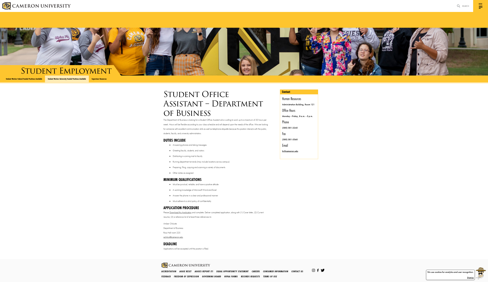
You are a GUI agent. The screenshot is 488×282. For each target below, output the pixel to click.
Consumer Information (275, 271)
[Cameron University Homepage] (36, 6)
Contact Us (297, 271)
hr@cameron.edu (290, 151)
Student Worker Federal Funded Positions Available (24, 78)
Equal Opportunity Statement (232, 271)
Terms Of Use (270, 276)
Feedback (166, 276)
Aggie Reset (185, 271)
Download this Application (181, 212)
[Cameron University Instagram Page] (313, 270)
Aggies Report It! (204, 271)
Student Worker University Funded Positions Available (67, 78)
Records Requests (250, 276)
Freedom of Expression (186, 276)
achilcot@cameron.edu (173, 237)
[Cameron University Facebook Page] (318, 270)
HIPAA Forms (231, 276)
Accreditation (168, 271)
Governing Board (211, 276)
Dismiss (470, 277)
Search (465, 6)
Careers (256, 271)
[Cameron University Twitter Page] (323, 270)
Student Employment (66, 70)
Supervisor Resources (99, 78)
